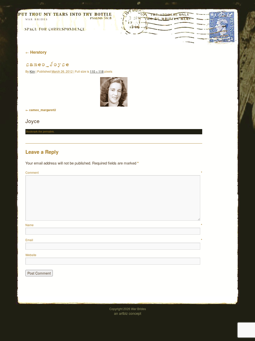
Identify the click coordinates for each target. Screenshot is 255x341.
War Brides (36, 19)
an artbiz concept (127, 313)
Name (113, 225)
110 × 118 (97, 71)
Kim (32, 71)
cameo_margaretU (42, 110)
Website (30, 255)
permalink (48, 131)
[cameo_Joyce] (113, 92)
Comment (113, 172)
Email (113, 240)
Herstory (36, 52)
